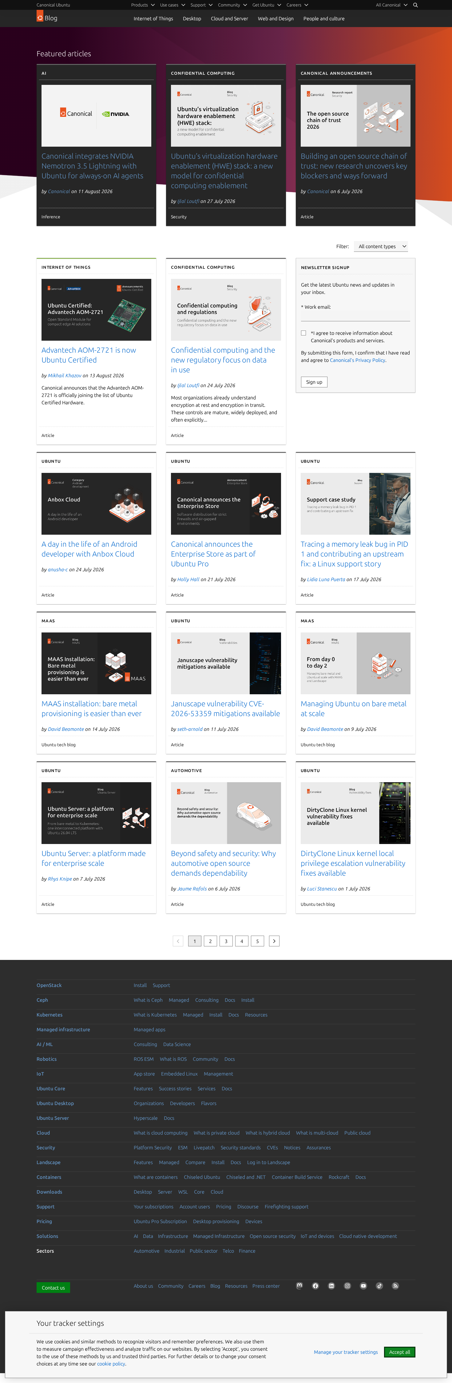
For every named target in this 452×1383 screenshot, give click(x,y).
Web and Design (276, 18)
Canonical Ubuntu (53, 4)
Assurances (319, 1147)
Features (143, 1088)
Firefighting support (286, 1206)
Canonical (59, 191)
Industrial (175, 1251)
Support (161, 985)
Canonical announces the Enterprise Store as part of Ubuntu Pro (213, 554)
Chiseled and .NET (246, 1177)
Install (140, 985)
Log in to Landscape (268, 1162)
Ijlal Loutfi (188, 201)
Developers (182, 1103)
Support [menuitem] (198, 4)
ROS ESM (144, 1059)
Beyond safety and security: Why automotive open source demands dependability (223, 863)
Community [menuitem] (229, 4)
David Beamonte (66, 729)
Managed (179, 1000)
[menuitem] (392, 5)
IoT (40, 1073)
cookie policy (111, 1363)
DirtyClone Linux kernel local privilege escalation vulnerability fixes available (353, 863)
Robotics (47, 1059)
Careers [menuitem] (294, 4)
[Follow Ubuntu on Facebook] (317, 1287)
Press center (266, 1286)
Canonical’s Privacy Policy (357, 360)
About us (143, 1286)
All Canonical (388, 4)
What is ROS (173, 1059)
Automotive (147, 1251)
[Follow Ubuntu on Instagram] (349, 1287)
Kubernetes (49, 1014)
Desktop (192, 18)
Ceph (42, 1000)
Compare (195, 1162)
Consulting (207, 1000)
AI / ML (45, 1044)
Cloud (43, 1132)
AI (136, 1236)
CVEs (272, 1147)
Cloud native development (368, 1236)
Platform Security (153, 1147)
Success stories (175, 1088)
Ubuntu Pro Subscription (160, 1221)
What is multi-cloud (317, 1132)
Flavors (208, 1103)
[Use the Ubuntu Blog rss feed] (397, 1287)
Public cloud (357, 1132)
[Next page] (274, 941)
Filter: (342, 246)
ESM (183, 1147)
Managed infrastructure (63, 1029)
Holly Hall (188, 579)
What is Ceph (148, 1000)
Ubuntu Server (53, 1118)
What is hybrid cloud (268, 1132)
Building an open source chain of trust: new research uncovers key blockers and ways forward (354, 166)
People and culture (324, 18)
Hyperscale (146, 1118)
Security (46, 1147)
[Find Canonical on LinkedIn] (333, 1287)
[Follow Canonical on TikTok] (381, 1287)
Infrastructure (173, 1236)
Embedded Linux (179, 1073)
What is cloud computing (161, 1132)
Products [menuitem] (139, 4)
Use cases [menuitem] (169, 4)
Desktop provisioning (216, 1221)
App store (144, 1073)
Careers (196, 1286)
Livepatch (204, 1147)
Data (148, 1236)
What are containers (156, 1177)
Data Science (177, 1044)
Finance (247, 1251)
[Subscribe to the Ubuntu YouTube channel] (365, 1287)
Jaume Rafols (192, 888)
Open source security (273, 1236)
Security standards (241, 1147)
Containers (49, 1177)
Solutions (47, 1236)
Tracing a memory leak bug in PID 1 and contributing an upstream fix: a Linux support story (354, 554)
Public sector (204, 1251)
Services (207, 1088)
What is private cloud (217, 1132)
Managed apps (149, 1029)
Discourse (248, 1206)
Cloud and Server (229, 18)
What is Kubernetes (155, 1014)
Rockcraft (339, 1177)
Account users (195, 1206)
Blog (215, 1286)
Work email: (318, 307)
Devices (253, 1221)
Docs (230, 1000)
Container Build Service (297, 1177)
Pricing (223, 1206)
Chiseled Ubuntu (202, 1177)
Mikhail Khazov (64, 375)
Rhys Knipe (60, 879)
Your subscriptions (153, 1206)
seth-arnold (190, 729)
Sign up (314, 382)
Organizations (149, 1103)
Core (199, 1192)
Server (165, 1192)
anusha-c (58, 569)
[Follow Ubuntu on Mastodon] (301, 1287)
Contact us (53, 1287)
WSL (183, 1192)
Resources (256, 1014)
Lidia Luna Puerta (326, 579)
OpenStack (49, 985)
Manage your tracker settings (346, 1352)
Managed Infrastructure (219, 1236)
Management (218, 1073)
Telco (228, 1251)
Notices (292, 1147)
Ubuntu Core (51, 1088)
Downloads (49, 1192)
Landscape (49, 1162)
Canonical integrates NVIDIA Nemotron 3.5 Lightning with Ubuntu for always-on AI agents (92, 166)
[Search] (415, 5)
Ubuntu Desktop (55, 1103)
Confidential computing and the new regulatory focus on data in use (223, 360)
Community (205, 1059)
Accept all (399, 1352)
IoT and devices (317, 1236)
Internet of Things (153, 18)
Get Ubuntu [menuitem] (263, 4)
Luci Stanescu (322, 888)
